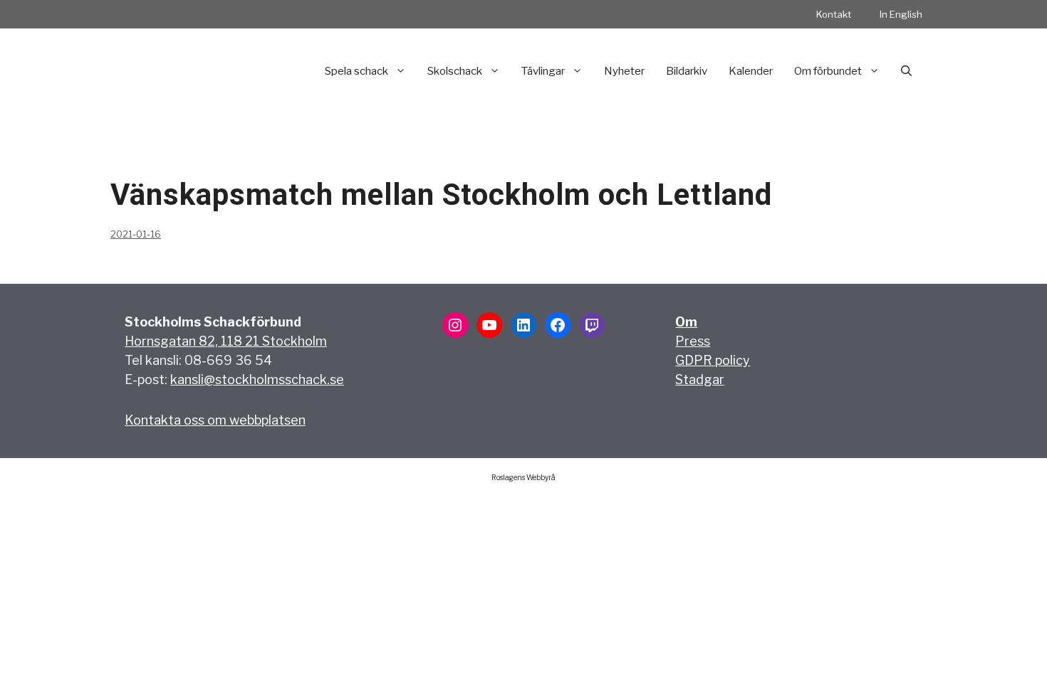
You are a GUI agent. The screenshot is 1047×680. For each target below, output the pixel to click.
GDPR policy (712, 360)
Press (692, 341)
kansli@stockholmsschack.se (257, 379)
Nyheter (624, 71)
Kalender (751, 71)
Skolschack (454, 71)
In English (901, 14)
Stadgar (699, 379)
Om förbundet (828, 71)
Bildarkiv (686, 71)
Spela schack (356, 71)
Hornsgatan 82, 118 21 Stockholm (226, 341)
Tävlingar (543, 71)
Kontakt (833, 14)
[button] (906, 71)
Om (686, 321)
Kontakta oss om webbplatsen (215, 420)
